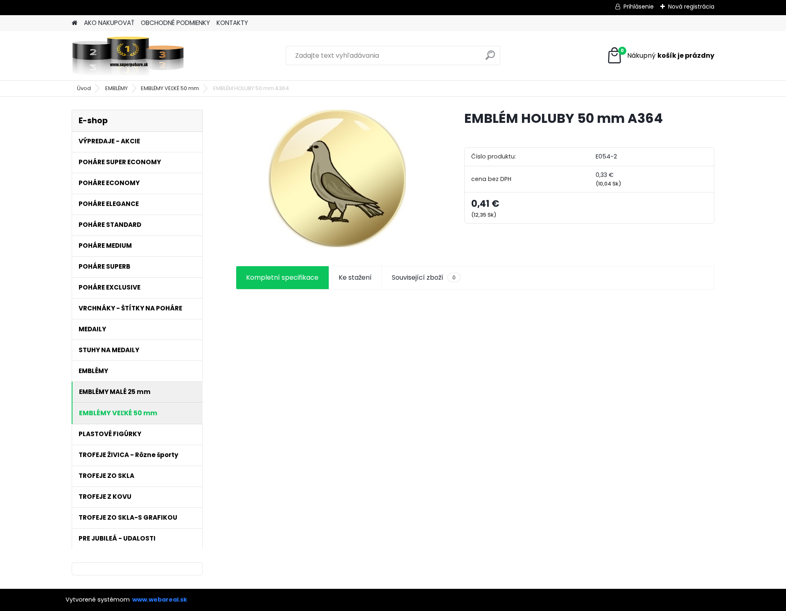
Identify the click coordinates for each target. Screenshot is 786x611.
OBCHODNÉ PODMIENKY (175, 22)
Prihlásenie (638, 6)
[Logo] (128, 55)
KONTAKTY (232, 22)
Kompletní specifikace (282, 277)
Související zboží (424, 277)
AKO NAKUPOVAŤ (109, 22)
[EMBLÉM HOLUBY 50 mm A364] (337, 178)
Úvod (84, 88)
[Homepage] (74, 23)
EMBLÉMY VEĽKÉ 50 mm (170, 88)
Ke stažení (355, 277)
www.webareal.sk (159, 599)
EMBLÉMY (116, 88)
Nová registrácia (691, 6)
